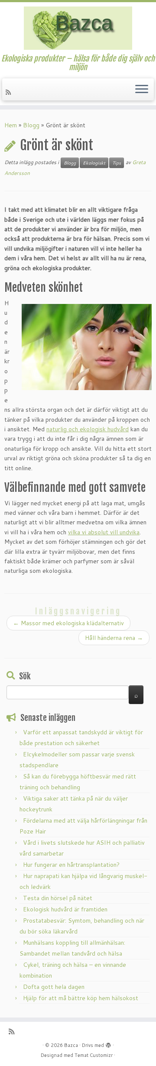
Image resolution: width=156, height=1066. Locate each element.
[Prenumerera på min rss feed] (9, 92)
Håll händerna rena (114, 637)
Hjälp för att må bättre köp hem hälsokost (80, 998)
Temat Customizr (94, 1055)
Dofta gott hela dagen (53, 986)
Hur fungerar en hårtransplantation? (71, 864)
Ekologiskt (94, 163)
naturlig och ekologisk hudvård (87, 429)
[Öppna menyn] (141, 89)
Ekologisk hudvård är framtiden (65, 909)
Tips (116, 163)
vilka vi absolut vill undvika (104, 532)
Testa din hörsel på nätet (57, 898)
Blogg (31, 125)
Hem (10, 125)
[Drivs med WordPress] (108, 1043)
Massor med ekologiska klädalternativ (68, 623)
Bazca (71, 1045)
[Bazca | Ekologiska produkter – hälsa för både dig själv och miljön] (78, 28)
